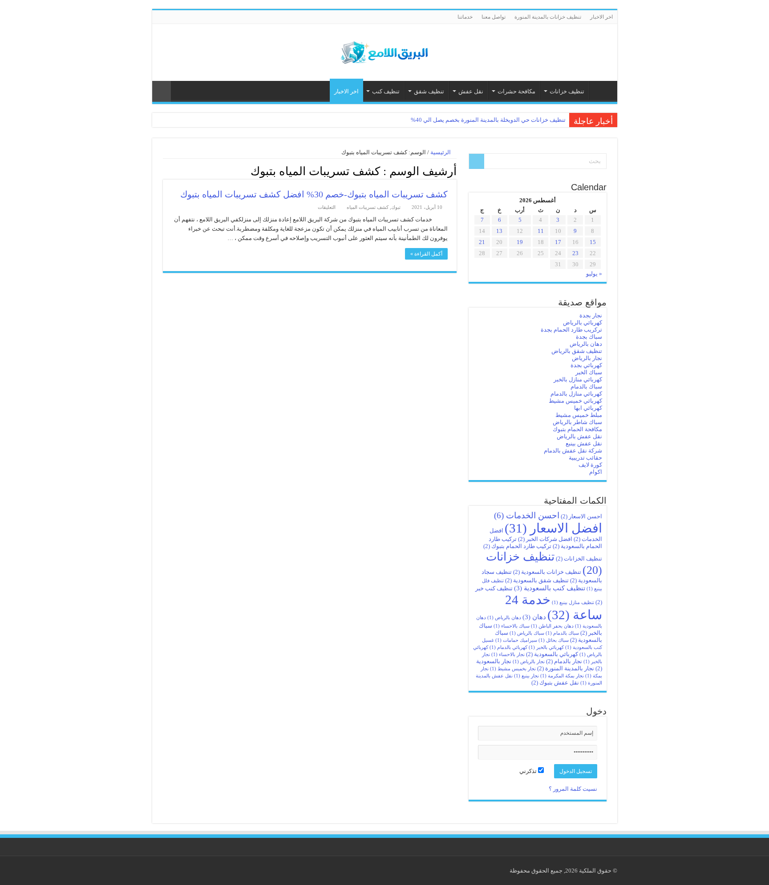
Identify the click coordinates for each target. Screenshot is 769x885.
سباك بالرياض (527, 633)
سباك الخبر (588, 372)
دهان (534, 617)
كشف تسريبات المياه (368, 207)
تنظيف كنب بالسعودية (549, 588)
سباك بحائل (553, 640)
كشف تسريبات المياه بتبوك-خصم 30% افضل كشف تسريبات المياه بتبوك (314, 194)
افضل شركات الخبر (545, 539)
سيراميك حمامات (516, 640)
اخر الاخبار (601, 17)
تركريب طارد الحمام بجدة (571, 329)
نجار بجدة (590, 315)
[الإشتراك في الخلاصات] (165, 170)
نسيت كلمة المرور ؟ (573, 788)
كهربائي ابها (588, 407)
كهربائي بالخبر (546, 647)
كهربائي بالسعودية (552, 654)
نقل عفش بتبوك (555, 682)
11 (541, 231)
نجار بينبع (526, 675)
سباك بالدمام (586, 386)
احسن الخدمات (526, 515)
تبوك (396, 207)
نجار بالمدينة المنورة (565, 668)
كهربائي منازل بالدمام (576, 393)
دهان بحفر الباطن (552, 626)
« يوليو (594, 273)
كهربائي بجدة (586, 365)
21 (482, 242)
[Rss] (156, 17)
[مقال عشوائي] (161, 91)
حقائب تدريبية (585, 457)
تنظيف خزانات (567, 91)
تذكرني (528, 771)
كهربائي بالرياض (582, 322)
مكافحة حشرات (516, 91)
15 (593, 242)
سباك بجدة (589, 336)
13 (499, 231)
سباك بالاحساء (512, 626)
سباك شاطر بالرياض (577, 422)
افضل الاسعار (553, 528)
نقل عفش (470, 91)
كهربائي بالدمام (508, 647)
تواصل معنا (494, 17)
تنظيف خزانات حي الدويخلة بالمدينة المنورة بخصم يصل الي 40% (488, 119)
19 (520, 242)
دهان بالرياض (586, 343)
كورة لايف (590, 464)
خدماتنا (465, 17)
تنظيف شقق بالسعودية (537, 580)
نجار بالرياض (587, 358)
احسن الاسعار (581, 516)
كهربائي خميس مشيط (575, 400)
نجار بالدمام (564, 661)
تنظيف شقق (429, 91)
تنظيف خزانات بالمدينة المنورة (547, 17)
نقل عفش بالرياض (579, 436)
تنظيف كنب (386, 91)
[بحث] (476, 161)
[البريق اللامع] (384, 50)
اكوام (595, 472)
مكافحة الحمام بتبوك (577, 429)
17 (558, 242)
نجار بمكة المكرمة (562, 675)
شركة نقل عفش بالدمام (573, 450)
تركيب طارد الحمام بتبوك (517, 546)
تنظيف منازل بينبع (573, 602)
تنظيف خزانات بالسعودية (547, 572)
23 (575, 253)
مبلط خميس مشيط (578, 415)
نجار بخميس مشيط (513, 668)
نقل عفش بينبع (584, 443)
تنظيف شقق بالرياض (576, 351)
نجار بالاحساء (508, 654)
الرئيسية (601, 90)
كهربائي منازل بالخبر (578, 379)
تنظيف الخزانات (579, 558)
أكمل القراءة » (426, 254)
